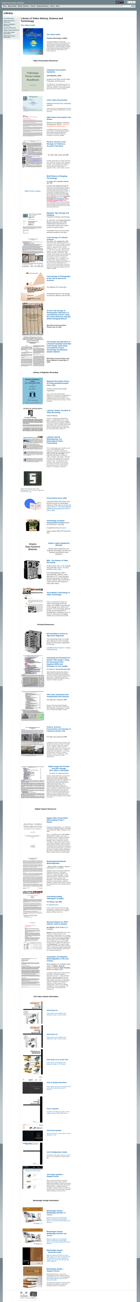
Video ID (32, 6)
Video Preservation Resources (9, 21)
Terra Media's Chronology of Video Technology (58, 594)
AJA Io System (53, 1109)
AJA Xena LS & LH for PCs (57, 1060)
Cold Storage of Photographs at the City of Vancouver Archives (58, 278)
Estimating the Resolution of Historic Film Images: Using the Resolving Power (58, 660)
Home (4, 6)
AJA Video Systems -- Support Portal (55, 1175)
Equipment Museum (43, 6)
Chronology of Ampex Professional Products (56, 522)
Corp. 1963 (58, 383)
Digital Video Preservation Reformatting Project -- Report (57, 820)
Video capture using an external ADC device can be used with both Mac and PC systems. (59, 1088)
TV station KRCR (62, 465)
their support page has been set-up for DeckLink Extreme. (57, 1279)
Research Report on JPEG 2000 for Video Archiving (57, 923)
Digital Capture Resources (11, 30)
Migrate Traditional (23, 6)
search (133, 6)
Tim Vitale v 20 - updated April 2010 (58, 773)
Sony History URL (26, 491)
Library (52, 6)
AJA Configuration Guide (57, 1152)
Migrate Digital (12, 6)
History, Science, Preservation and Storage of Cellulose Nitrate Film (59, 729)
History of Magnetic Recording (9, 25)
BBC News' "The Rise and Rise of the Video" (58, 568)
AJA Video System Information (9, 33)
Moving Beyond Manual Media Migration (56, 862)
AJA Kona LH (52, 1010)
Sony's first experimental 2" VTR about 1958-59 (59, 506)
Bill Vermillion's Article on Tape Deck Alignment (57, 635)
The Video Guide (9, 18)
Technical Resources (10, 28)
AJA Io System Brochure (57, 1082)
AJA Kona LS (52, 1034)
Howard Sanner (61, 528)
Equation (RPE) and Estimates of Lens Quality (57, 665)
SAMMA (67, 827)
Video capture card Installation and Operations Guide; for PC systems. (56, 1063)
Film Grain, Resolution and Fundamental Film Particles (58, 696)
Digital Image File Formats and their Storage (59, 767)
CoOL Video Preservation (57, 100)
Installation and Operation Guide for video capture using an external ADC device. (58, 1112)
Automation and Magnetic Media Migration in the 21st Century (58, 959)
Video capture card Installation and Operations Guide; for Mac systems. (57, 1014)
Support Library (53, 1271)
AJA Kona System (54, 1130)
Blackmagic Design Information (9, 36)
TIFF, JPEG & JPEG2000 (59, 770)
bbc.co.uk (60, 566)
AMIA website (61, 79)
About (57, 6)
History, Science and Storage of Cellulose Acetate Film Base (56, 144)
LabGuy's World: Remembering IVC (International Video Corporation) (55, 440)
